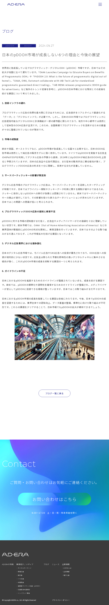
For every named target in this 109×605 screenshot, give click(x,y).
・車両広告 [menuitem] (20, 572)
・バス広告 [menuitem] (20, 579)
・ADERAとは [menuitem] (66, 568)
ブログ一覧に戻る (54, 393)
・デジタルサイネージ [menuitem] (23, 568)
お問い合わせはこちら (54, 499)
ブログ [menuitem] (46, 564)
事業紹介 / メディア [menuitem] (24, 564)
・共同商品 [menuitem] (20, 582)
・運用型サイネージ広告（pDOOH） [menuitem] (28, 586)
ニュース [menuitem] (55, 564)
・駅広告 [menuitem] (19, 575)
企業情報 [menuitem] (66, 564)
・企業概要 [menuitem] (66, 572)
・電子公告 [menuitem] (66, 575)
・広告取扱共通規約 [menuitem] (23, 590)
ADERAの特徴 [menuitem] (8, 564)
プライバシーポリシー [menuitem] (61, 600)
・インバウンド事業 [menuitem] (23, 593)
